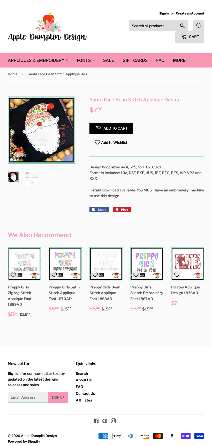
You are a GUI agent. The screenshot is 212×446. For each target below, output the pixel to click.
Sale (108, 60)
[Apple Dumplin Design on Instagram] (113, 421)
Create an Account (190, 13)
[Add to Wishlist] (13, 274)
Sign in (164, 13)
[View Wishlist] (198, 25)
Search (82, 373)
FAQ (160, 60)
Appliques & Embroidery (36, 60)
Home (13, 74)
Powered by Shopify (24, 441)
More (179, 60)
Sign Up (58, 397)
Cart (193, 36)
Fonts (84, 60)
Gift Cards (135, 60)
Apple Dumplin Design (39, 436)
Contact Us (85, 393)
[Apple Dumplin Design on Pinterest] (105, 421)
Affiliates (84, 400)
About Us (84, 380)
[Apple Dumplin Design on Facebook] (96, 421)
